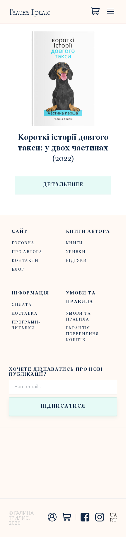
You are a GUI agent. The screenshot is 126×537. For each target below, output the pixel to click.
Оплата (22, 305)
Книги (74, 243)
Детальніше (63, 185)
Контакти (25, 261)
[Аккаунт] (52, 520)
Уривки (76, 252)
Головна (23, 243)
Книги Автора (88, 231)
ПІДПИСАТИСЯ (63, 406)
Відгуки (76, 261)
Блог (18, 269)
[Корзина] (95, 11)
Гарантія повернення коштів (82, 334)
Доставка (25, 313)
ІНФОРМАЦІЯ (30, 293)
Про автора (27, 252)
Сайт (19, 231)
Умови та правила (81, 297)
